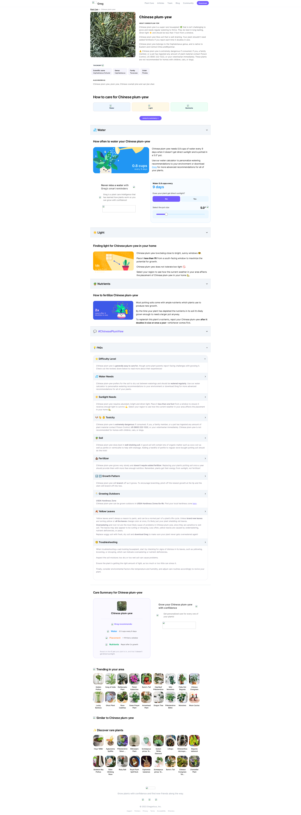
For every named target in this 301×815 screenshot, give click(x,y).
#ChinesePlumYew (110, 331)
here (194, 503)
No (166, 199)
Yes (194, 199)
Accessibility (161, 811)
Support (129, 811)
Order (144, 70)
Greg (154, 167)
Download (203, 3)
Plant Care (149, 3)
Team (169, 3)
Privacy (145, 811)
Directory (171, 811)
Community (188, 3)
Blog (178, 3)
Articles (160, 3)
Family (132, 70)
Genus (117, 70)
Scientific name (99, 70)
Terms (152, 811)
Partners (137, 811)
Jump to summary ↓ (150, 118)
